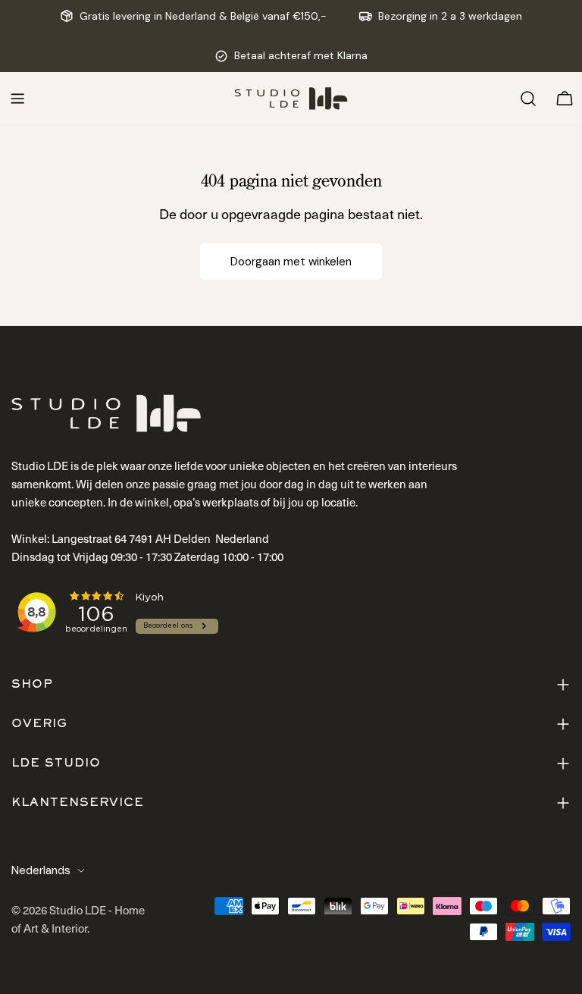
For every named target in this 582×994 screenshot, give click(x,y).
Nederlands (40, 870)
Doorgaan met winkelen (291, 261)
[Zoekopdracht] (528, 98)
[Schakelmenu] (17, 98)
